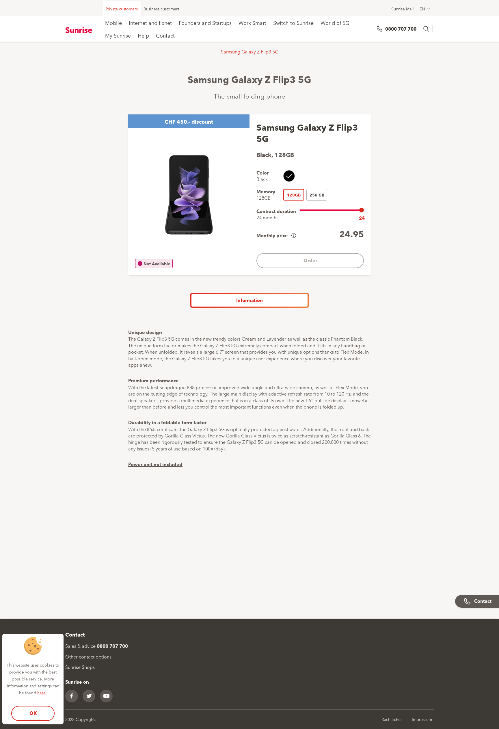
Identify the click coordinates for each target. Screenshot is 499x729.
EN (422, 9)
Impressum (422, 719)
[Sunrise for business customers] (79, 29)
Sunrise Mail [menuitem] (402, 9)
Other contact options (88, 656)
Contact (165, 35)
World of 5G (335, 22)
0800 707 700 (400, 28)
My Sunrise (118, 35)
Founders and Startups (205, 22)
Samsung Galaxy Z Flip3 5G (249, 51)
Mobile (113, 22)
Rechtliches (391, 719)
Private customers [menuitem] (122, 9)
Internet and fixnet (150, 22)
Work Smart (252, 22)
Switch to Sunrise (293, 22)
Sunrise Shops (80, 667)
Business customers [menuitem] (161, 9)
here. (42, 692)
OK (33, 713)
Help (143, 35)
